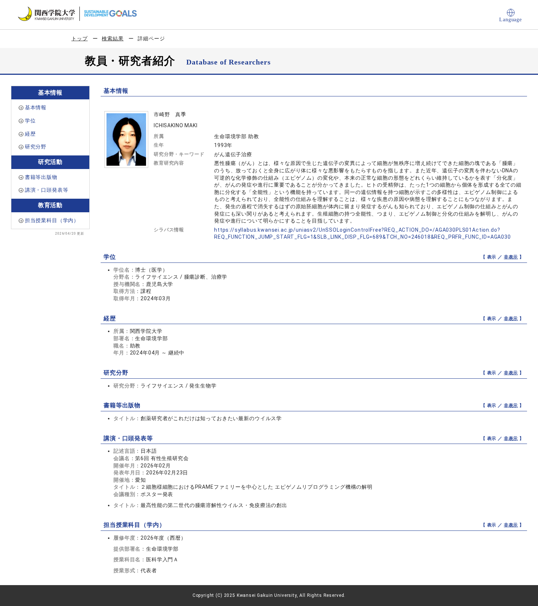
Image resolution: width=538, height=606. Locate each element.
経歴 (30, 134)
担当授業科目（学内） (52, 220)
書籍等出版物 (41, 177)
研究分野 (35, 147)
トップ (79, 38)
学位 (30, 121)
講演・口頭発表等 (46, 190)
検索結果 (112, 38)
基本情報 (35, 107)
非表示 (511, 257)
